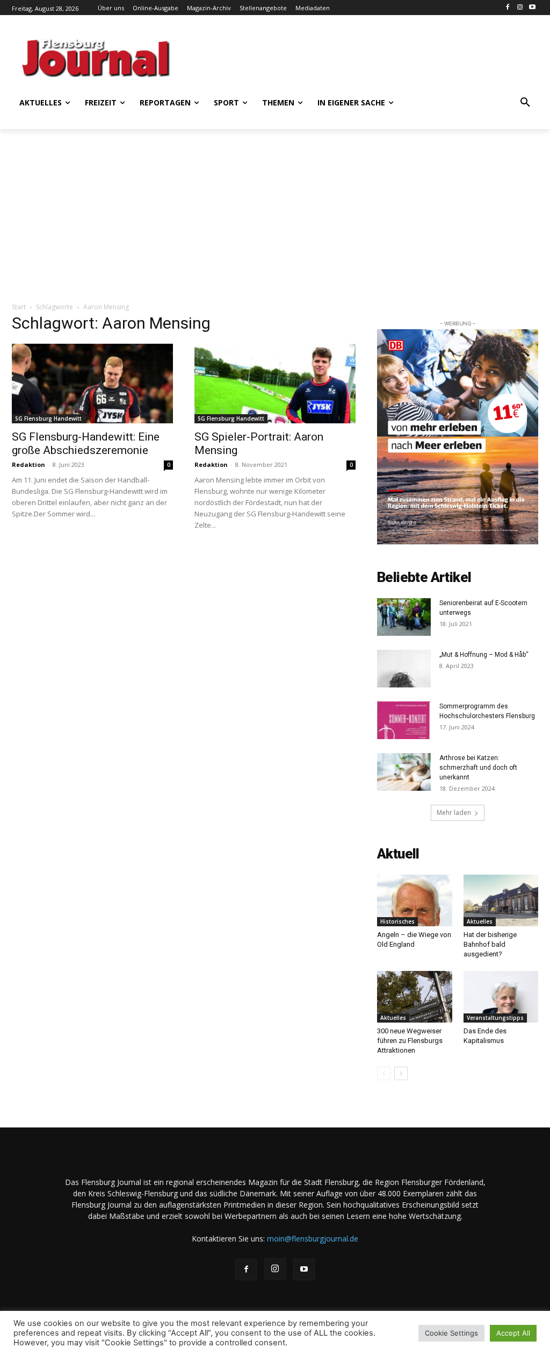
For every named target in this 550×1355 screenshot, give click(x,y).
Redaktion (28, 464)
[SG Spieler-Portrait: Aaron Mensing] (275, 383)
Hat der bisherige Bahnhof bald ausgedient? (490, 944)
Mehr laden (454, 812)
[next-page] (401, 1073)
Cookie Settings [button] (451, 1333)
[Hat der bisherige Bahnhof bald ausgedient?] (501, 900)
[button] (525, 103)
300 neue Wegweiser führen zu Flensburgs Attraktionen (410, 1040)
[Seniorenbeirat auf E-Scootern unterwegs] (404, 617)
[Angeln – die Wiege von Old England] (414, 900)
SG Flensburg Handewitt (48, 418)
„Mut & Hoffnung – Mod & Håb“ (484, 654)
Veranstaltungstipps (495, 1017)
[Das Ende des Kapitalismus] (501, 997)
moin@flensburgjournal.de (312, 1238)
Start (19, 306)
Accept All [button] (513, 1333)
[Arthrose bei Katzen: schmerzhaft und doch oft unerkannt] (404, 772)
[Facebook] (508, 8)
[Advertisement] (318, 56)
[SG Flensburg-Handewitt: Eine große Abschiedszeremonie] (92, 383)
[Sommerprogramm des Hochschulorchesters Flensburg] (404, 720)
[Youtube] (532, 8)
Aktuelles (480, 921)
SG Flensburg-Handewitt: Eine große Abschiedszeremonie (86, 443)
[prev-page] (383, 1073)
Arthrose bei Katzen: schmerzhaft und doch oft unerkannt (478, 767)
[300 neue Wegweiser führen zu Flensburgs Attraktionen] (414, 997)
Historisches (397, 921)
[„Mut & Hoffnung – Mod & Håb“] (404, 668)
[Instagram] (519, 8)
